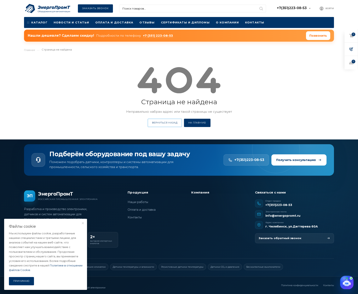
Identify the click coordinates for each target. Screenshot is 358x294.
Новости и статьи (71, 22)
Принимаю (21, 280)
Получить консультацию (296, 160)
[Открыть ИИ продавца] (346, 282)
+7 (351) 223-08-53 (158, 36)
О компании (227, 22)
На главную (197, 122)
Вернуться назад (165, 122)
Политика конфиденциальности (299, 285)
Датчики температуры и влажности (133, 266)
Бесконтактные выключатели (263, 266)
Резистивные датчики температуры (182, 266)
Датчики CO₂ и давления (224, 266)
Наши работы (138, 202)
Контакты (254, 22)
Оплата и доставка (114, 22)
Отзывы (147, 22)
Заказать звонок (95, 8)
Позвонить (318, 36)
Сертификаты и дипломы (185, 22)
